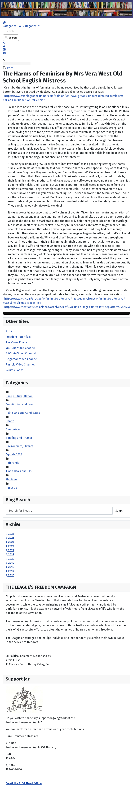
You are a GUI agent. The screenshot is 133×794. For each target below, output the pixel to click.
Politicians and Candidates (23, 412)
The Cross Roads (16, 342)
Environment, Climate (19, 446)
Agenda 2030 (14, 454)
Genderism (13, 429)
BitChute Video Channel (21, 353)
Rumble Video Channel (20, 364)
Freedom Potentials (18, 336)
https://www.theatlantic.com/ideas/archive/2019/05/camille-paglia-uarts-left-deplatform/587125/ (67, 307)
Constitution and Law (19, 404)
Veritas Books (14, 370)
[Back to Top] (127, 787)
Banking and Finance (19, 437)
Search (12, 37)
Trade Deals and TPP (19, 471)
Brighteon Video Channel (22, 359)
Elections (11, 479)
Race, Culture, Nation (19, 396)
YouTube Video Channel (21, 348)
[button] (66, 46)
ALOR (9, 331)
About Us (11, 487)
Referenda (12, 462)
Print (10, 68)
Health (10, 421)
